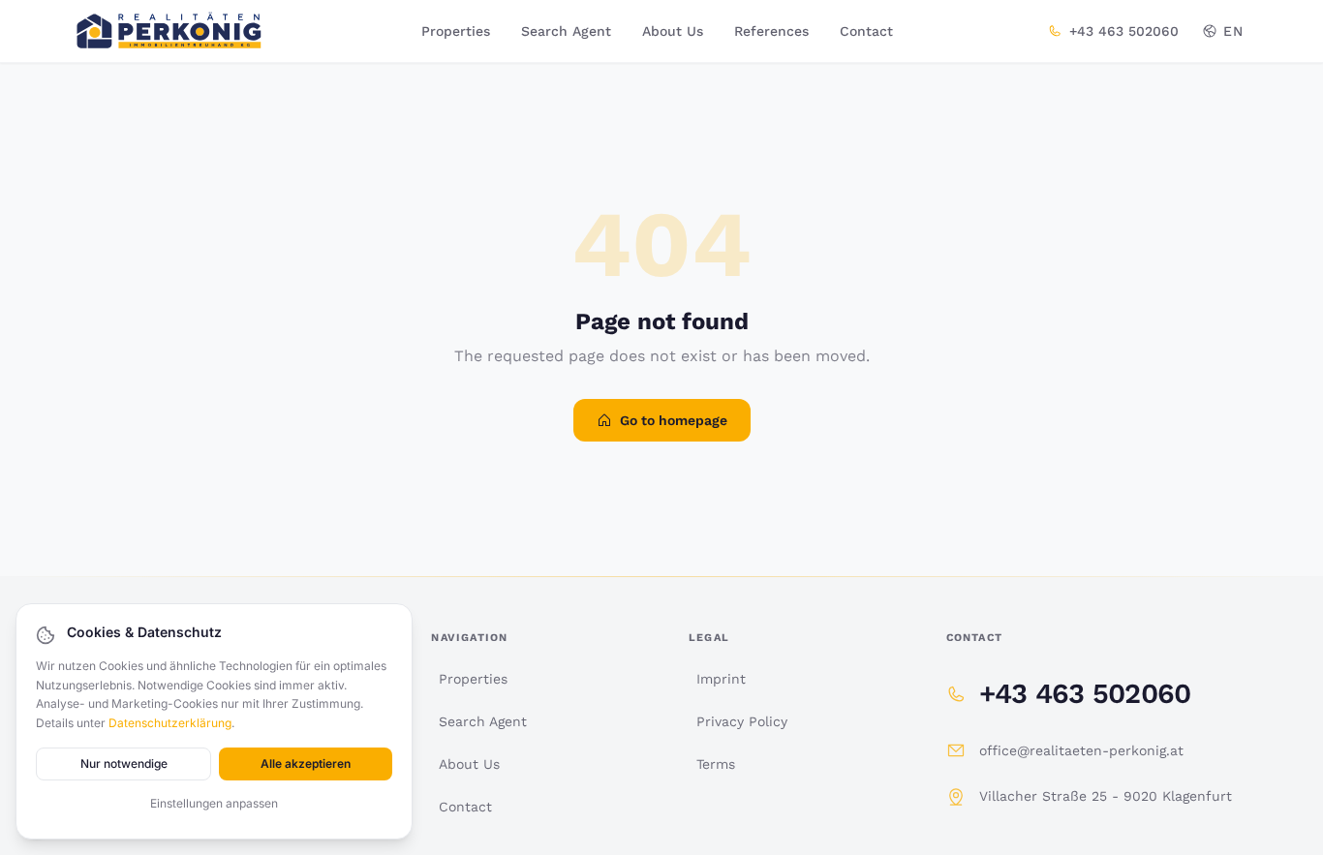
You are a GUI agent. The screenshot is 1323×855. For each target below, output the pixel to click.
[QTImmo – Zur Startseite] (169, 31)
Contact (866, 31)
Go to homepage (673, 420)
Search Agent (566, 31)
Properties (455, 31)
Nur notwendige (124, 763)
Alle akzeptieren (306, 763)
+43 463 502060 (1124, 31)
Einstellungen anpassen (214, 803)
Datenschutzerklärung (169, 723)
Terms (715, 764)
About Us (672, 31)
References (771, 31)
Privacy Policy (741, 721)
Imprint (721, 679)
